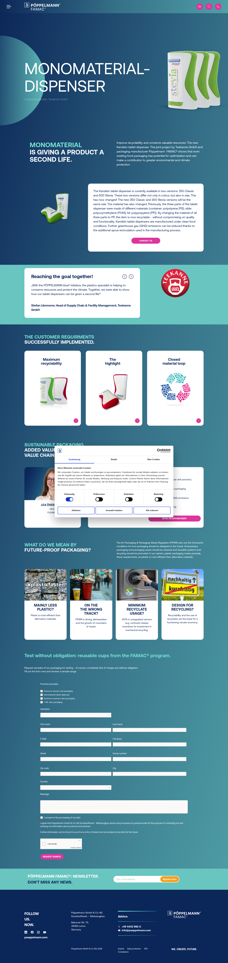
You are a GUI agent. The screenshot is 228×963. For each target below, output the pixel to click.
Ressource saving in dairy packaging (59, 698)
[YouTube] (45, 932)
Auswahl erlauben (114, 510)
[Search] (209, 6)
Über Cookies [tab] (153, 459)
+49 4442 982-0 (131, 926)
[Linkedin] (26, 932)
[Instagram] (39, 932)
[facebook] (33, 932)
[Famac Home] (42, 7)
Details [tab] (114, 459)
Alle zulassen (152, 510)
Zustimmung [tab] (74, 459)
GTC (146, 949)
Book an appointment (174, 518)
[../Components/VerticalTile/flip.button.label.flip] (76, 420)
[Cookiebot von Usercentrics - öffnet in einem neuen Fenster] (158, 451)
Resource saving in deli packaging (58, 691)
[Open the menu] (9, 6)
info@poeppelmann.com (136, 930)
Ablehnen (76, 510)
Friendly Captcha (76, 847)
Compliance (123, 952)
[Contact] (218, 6)
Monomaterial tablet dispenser (57, 695)
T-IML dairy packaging (53, 702)
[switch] (99, 499)
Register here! (170, 879)
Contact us (145, 241)
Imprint (121, 949)
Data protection (134, 949)
